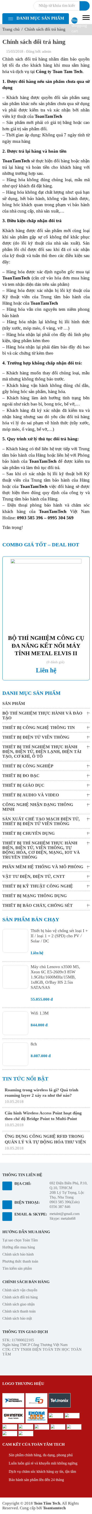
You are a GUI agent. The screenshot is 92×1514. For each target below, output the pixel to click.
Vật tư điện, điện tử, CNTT (33, 876)
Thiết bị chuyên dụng (28, 833)
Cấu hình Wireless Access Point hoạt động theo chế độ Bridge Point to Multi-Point (43, 1116)
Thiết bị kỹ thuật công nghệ (37, 886)
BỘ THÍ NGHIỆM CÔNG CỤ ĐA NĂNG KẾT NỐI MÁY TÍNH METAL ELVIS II (46, 645)
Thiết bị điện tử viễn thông (35, 737)
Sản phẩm (13, 703)
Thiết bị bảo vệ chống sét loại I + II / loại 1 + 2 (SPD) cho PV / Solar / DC (59, 935)
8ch (34, 1044)
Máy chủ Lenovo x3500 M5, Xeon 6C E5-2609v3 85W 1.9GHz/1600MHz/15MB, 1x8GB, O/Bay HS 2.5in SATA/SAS (55, 977)
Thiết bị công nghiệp (27, 766)
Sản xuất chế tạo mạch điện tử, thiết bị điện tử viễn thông (41, 821)
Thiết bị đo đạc (20, 775)
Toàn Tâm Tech (47, 1503)
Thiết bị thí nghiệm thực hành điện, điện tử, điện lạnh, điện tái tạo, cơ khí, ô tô (41, 752)
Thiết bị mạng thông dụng (34, 895)
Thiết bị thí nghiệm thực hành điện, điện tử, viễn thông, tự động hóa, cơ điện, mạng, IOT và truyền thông (41, 850)
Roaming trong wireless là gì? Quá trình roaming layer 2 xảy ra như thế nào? (41, 1093)
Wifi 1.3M (40, 1013)
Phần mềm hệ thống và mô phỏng (42, 866)
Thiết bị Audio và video (30, 795)
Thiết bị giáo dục (23, 785)
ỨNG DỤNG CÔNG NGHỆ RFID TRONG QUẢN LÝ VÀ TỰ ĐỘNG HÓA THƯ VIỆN (45, 1139)
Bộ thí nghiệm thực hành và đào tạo (42, 715)
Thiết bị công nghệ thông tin (38, 727)
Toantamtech (54, 1508)
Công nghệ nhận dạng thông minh (37, 807)
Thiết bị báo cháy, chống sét (37, 905)
